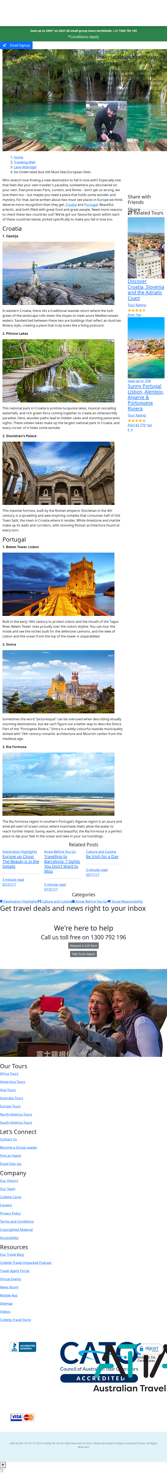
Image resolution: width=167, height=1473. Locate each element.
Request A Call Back (83, 946)
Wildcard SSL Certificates (146, 1359)
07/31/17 (51, 889)
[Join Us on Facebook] (71, 1060)
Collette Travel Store (15, 1320)
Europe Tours (10, 1106)
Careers (6, 1205)
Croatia (71, 204)
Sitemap (6, 1303)
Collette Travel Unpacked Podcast (26, 1262)
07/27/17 (9, 884)
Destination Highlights (103, 51)
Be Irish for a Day (102, 856)
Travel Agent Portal (14, 1271)
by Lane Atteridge (98, 144)
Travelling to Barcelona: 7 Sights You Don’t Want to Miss (62, 864)
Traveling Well (24, 162)
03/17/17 (92, 874)
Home (18, 157)
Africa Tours (9, 1073)
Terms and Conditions (17, 1221)
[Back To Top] (3, 1465)
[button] (149, 1349)
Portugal (91, 204)
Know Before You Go (60, 851)
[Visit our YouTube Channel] (91, 1060)
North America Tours (16, 1114)
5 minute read (55, 884)
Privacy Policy (10, 1213)
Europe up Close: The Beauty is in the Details (20, 861)
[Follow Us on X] (79, 1060)
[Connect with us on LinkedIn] (83, 1060)
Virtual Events (10, 1279)
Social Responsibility (127, 901)
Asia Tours (8, 1090)
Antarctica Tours (12, 1082)
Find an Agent (10, 1155)
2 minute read (97, 870)
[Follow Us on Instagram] (75, 1060)
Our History (9, 1180)
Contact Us (8, 1139)
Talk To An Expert (83, 954)
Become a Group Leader (18, 1147)
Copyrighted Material (16, 1229)
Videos (5, 1311)
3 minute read (13, 879)
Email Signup (19, 45)
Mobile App (9, 1295)
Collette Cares (10, 1197)
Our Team (7, 1189)
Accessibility (9, 1238)
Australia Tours (11, 1098)
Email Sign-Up (10, 1164)
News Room (9, 1287)
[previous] (129, 430)
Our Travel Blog (12, 1254)
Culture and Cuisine (101, 851)
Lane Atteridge (25, 167)
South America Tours (16, 1122)
